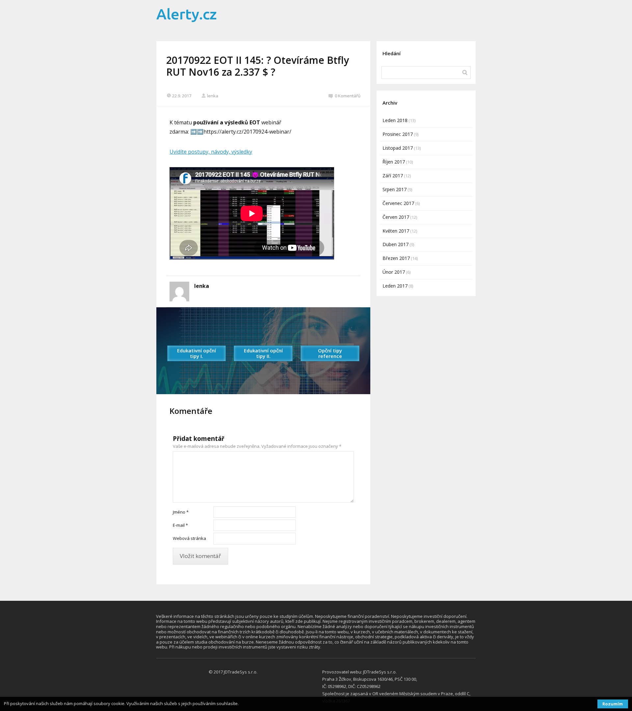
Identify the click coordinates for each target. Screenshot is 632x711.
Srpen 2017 (394, 189)
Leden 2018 (395, 120)
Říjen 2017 (393, 162)
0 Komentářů (347, 96)
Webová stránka (189, 538)
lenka (212, 96)
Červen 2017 (395, 217)
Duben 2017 (395, 244)
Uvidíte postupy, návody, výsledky (211, 151)
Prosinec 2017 (397, 134)
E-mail (180, 525)
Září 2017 (392, 175)
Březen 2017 (396, 258)
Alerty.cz (186, 14)
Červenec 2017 (398, 203)
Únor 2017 (393, 272)
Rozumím (612, 704)
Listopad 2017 (397, 148)
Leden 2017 (395, 286)
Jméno (181, 512)
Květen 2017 (395, 231)
